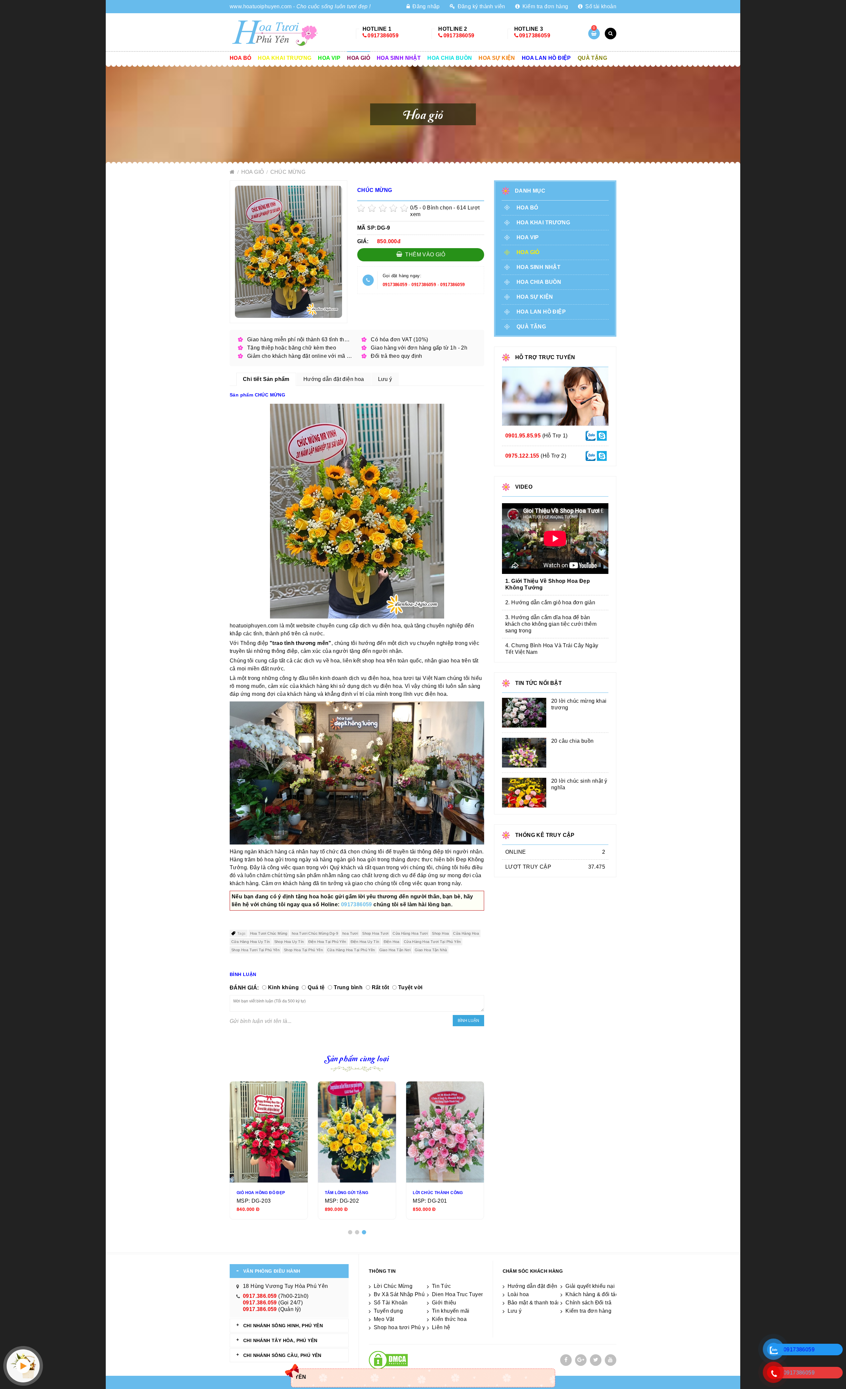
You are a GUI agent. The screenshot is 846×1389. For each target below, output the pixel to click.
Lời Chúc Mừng (393, 1286)
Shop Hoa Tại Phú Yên (303, 950)
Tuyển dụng (388, 1311)
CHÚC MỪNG (288, 172)
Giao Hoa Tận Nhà (431, 950)
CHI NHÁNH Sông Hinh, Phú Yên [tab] (283, 1325)
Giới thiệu (444, 1302)
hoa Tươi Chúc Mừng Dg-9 (315, 933)
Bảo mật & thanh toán (534, 1302)
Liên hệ (441, 1327)
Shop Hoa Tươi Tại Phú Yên (255, 950)
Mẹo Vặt (384, 1319)
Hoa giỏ (358, 58)
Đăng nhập (425, 6)
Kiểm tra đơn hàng (544, 6)
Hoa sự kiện (497, 58)
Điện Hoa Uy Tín (365, 942)
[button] (350, 1232)
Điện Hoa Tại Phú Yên (327, 942)
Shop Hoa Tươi (375, 933)
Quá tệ (316, 987)
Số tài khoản (600, 6)
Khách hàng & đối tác (591, 1294)
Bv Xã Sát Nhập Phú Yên (405, 1294)
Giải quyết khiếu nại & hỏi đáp (602, 1286)
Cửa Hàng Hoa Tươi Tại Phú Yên (432, 942)
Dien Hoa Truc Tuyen (458, 1294)
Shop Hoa (440, 933)
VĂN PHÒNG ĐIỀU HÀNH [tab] (271, 1271)
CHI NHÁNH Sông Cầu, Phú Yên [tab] (282, 1355)
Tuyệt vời (410, 987)
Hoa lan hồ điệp (546, 58)
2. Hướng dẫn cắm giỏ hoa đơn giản (550, 602)
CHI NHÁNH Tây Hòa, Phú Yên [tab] (280, 1340)
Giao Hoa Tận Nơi (394, 950)
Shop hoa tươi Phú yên (402, 1327)
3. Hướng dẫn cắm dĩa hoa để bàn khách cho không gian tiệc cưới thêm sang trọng (550, 624)
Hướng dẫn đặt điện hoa (538, 1286)
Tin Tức (441, 1286)
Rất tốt (380, 987)
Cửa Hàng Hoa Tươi (410, 933)
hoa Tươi (350, 933)
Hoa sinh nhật (399, 58)
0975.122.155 (522, 456)
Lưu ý (515, 1311)
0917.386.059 (260, 1296)
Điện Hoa (392, 942)
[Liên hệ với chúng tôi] (591, 435)
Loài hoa (518, 1294)
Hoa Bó (240, 58)
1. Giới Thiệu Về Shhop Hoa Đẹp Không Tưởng (547, 584)
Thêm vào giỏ (424, 254)
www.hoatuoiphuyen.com (260, 6)
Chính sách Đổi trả (588, 1302)
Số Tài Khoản (391, 1302)
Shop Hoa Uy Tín (289, 942)
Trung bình (348, 987)
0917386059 (383, 35)
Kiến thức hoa (449, 1319)
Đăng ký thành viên (480, 6)
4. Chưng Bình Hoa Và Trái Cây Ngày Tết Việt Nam (551, 649)
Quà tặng (592, 58)
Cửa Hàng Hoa (466, 933)
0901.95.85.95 (523, 435)
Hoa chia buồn (449, 58)
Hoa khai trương (284, 58)
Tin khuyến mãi (451, 1311)
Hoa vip (329, 58)
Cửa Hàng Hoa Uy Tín (250, 942)
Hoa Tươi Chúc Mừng (269, 933)
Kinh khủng (283, 987)
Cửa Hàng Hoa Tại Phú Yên (351, 950)
